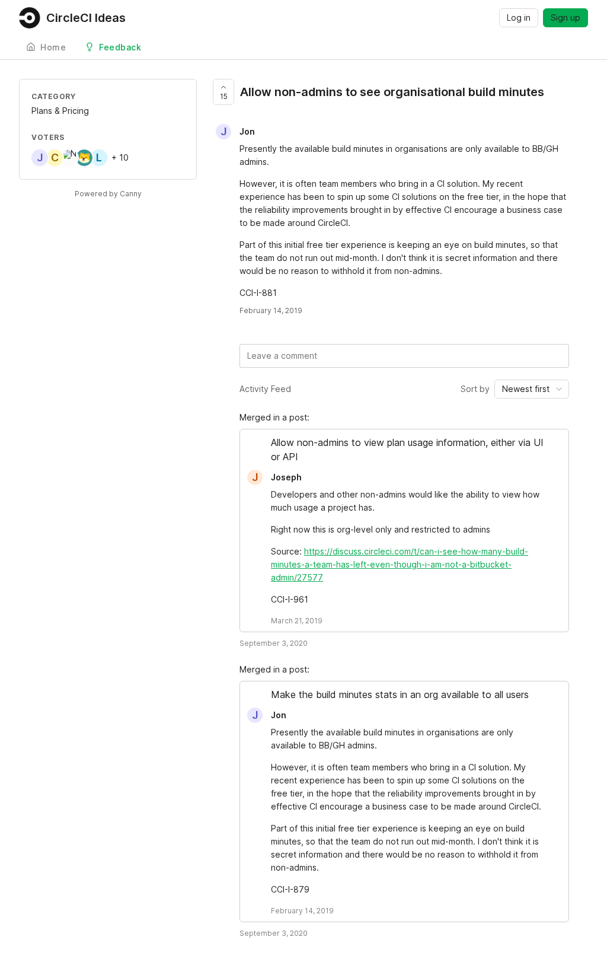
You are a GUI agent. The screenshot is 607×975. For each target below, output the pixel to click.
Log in (519, 17)
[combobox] (531, 389)
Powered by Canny (108, 193)
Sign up (565, 17)
